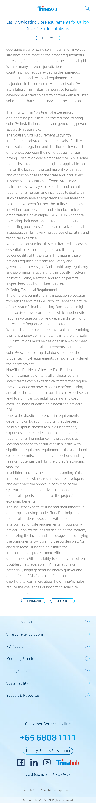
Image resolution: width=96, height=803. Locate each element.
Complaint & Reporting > (56, 790)
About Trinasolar (19, 621)
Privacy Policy (61, 774)
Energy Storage (18, 670)
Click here (14, 581)
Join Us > (29, 790)
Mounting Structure (22, 658)
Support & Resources (23, 695)
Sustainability (17, 683)
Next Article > (63, 600)
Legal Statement (36, 774)
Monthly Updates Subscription (48, 750)
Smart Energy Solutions (25, 634)
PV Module (15, 646)
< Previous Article (33, 600)
